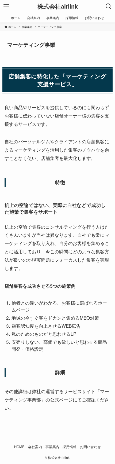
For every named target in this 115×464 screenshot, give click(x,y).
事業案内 (52, 446)
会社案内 (35, 446)
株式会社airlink (57, 6)
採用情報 (69, 446)
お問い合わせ (90, 446)
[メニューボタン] (6, 6)
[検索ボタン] (108, 6)
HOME (19, 446)
